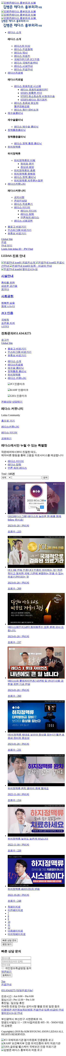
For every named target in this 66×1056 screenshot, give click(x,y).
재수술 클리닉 (16, 368)
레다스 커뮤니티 (17, 378)
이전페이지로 (15, 910)
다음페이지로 (15, 930)
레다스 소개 (14, 361)
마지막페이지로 (17, 934)
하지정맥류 (14, 374)
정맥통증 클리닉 (17, 371)
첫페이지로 (14, 906)
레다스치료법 (15, 364)
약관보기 (6, 971)
